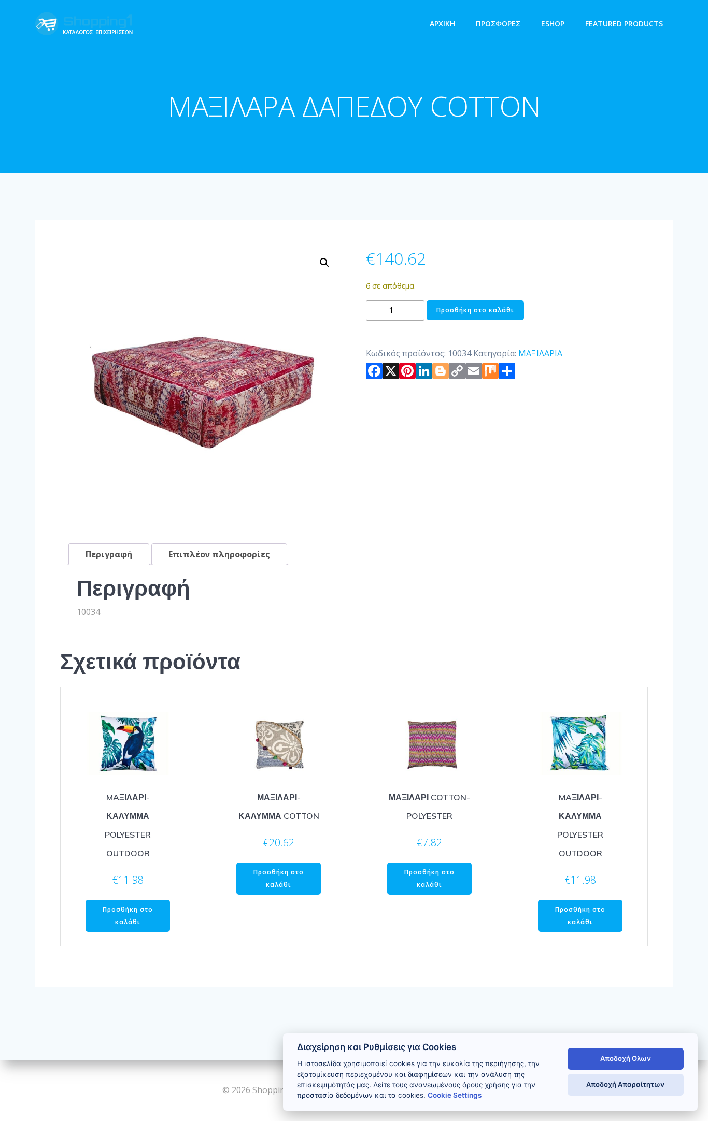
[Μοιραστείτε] (507, 373)
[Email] (473, 373)
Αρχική (442, 23)
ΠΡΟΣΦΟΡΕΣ (498, 23)
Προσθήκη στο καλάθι (475, 310)
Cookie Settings (455, 1095)
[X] (391, 373)
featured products (624, 23)
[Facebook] (374, 373)
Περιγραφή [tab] (109, 554)
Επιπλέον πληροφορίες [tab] (219, 554)
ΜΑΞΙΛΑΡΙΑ (540, 353)
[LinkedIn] (424, 373)
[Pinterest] (407, 373)
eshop (552, 23)
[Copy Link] (457, 373)
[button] (324, 262)
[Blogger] (440, 373)
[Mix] (490, 373)
